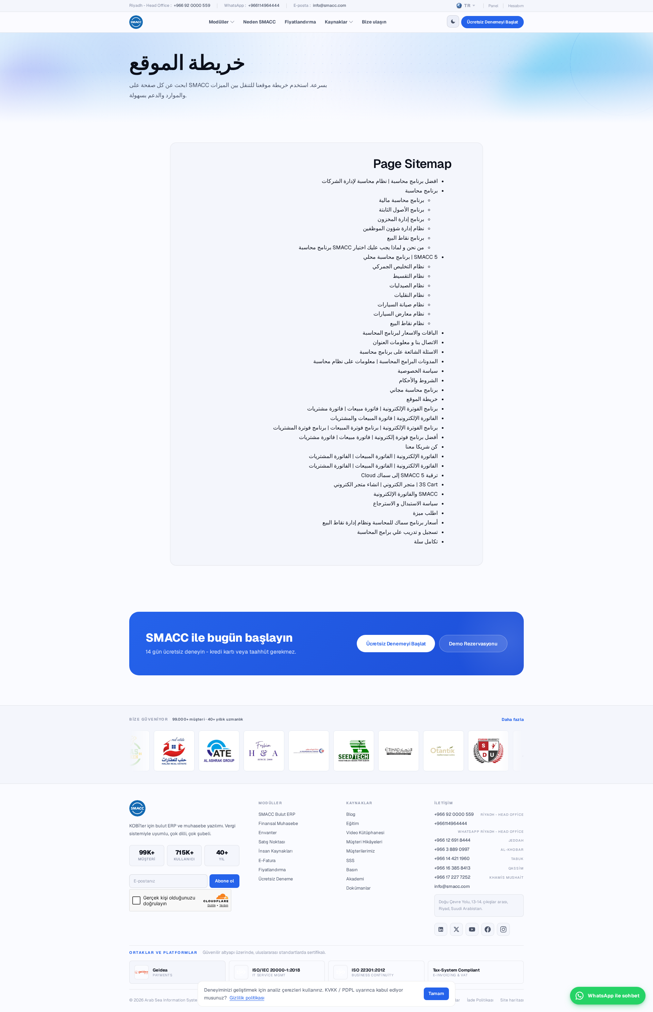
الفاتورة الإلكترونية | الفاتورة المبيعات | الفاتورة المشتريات (373, 456)
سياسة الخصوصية (418, 370)
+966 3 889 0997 (479, 849)
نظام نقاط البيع (407, 323)
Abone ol (224, 881)
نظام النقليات (409, 295)
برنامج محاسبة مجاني (414, 389)
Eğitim (352, 823)
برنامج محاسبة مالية (401, 200)
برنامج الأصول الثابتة (401, 209)
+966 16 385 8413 (479, 868)
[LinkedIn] (440, 929)
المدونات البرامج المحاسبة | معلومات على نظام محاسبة (375, 361)
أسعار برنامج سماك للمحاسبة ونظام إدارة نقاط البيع (380, 522)
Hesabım (516, 5)
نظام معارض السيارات (398, 313)
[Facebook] (487, 929)
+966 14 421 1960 (479, 858)
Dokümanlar (358, 888)
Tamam (436, 993)
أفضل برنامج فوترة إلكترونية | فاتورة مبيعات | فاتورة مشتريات (368, 437)
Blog (350, 814)
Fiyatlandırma (300, 22)
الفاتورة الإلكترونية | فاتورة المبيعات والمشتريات (384, 418)
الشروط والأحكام (418, 380)
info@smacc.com (329, 5)
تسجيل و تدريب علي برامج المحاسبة (397, 532)
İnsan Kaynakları (275, 851)
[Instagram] (503, 929)
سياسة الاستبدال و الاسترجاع (405, 503)
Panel (493, 5)
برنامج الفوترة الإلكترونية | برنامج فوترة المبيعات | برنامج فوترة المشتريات (355, 427)
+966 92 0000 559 (192, 5)
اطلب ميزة (425, 513)
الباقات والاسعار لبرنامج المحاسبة (400, 332)
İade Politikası (480, 1000)
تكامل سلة (426, 541)
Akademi (355, 879)
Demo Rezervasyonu (473, 643)
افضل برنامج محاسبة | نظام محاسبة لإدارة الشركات (380, 181)
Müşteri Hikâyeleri (364, 842)
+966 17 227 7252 (479, 877)
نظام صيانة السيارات (401, 304)
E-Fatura (266, 860)
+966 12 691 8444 (479, 840)
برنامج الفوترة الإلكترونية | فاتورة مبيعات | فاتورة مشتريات (372, 408)
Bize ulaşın (374, 22)
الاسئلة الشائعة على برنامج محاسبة (398, 351)
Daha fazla (513, 719)
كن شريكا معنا (421, 446)
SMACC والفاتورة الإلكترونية (405, 493)
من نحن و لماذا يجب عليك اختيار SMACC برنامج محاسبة (361, 247)
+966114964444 (264, 5)
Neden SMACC (259, 22)
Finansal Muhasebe (278, 823)
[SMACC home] (136, 22)
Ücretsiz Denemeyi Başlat (492, 22)
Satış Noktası (271, 842)
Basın (352, 870)
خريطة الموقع (422, 399)
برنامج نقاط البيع (405, 237)
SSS (350, 860)
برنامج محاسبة (421, 190)
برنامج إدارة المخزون (401, 219)
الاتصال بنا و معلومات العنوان (405, 342)
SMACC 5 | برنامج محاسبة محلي (400, 256)
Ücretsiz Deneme (275, 879)
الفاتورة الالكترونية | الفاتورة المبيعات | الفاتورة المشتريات (373, 465)
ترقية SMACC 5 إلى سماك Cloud (399, 475)
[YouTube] (472, 929)
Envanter (267, 833)
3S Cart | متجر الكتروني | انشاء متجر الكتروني (386, 484)
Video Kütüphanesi (365, 833)
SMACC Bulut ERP (276, 814)
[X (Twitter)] (456, 929)
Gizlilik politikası (247, 998)
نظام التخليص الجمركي (398, 266)
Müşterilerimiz (360, 851)
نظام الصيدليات (406, 285)
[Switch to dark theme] (453, 21)
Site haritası (512, 1000)
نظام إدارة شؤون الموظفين (393, 228)
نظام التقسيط (408, 276)
